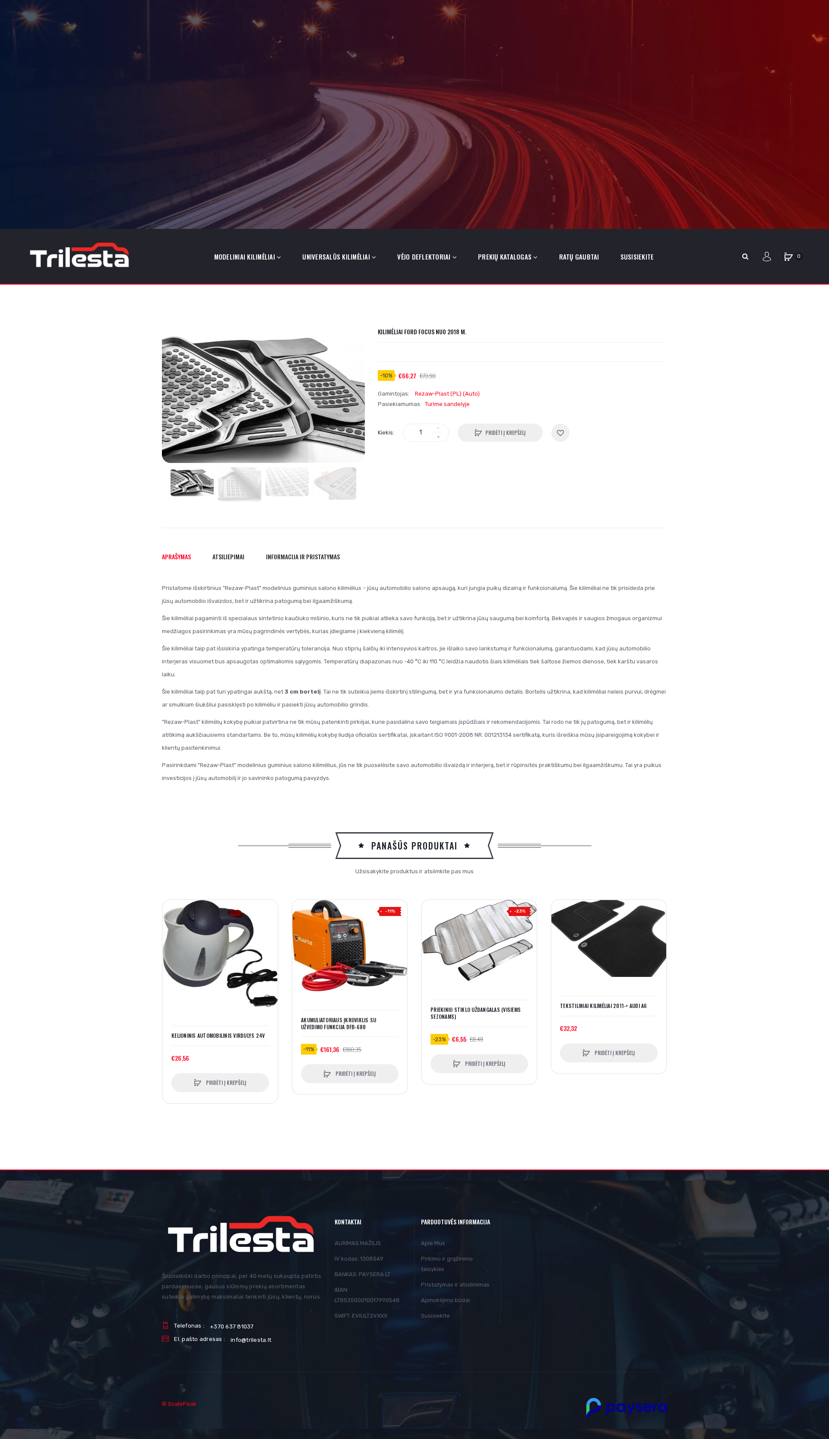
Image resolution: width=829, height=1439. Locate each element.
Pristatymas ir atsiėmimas (455, 1284)
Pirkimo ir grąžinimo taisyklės (447, 1263)
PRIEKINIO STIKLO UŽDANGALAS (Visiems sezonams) (475, 1013)
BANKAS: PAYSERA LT (362, 1274)
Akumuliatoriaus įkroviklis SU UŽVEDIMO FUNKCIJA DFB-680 (338, 1023)
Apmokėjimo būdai (445, 1300)
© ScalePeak (179, 1404)
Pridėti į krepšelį (505, 432)
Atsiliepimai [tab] (228, 556)
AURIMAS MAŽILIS (358, 1243)
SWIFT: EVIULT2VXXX (361, 1315)
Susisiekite (435, 1315)
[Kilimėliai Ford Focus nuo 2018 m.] (192, 481)
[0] (788, 256)
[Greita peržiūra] (173, 943)
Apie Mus (433, 1243)
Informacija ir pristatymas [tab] (303, 556)
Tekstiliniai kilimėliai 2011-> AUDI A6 (603, 1005)
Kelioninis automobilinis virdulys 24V (218, 1035)
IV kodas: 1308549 (359, 1258)
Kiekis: (386, 432)
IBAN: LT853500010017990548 (367, 1295)
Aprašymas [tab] (176, 556)
